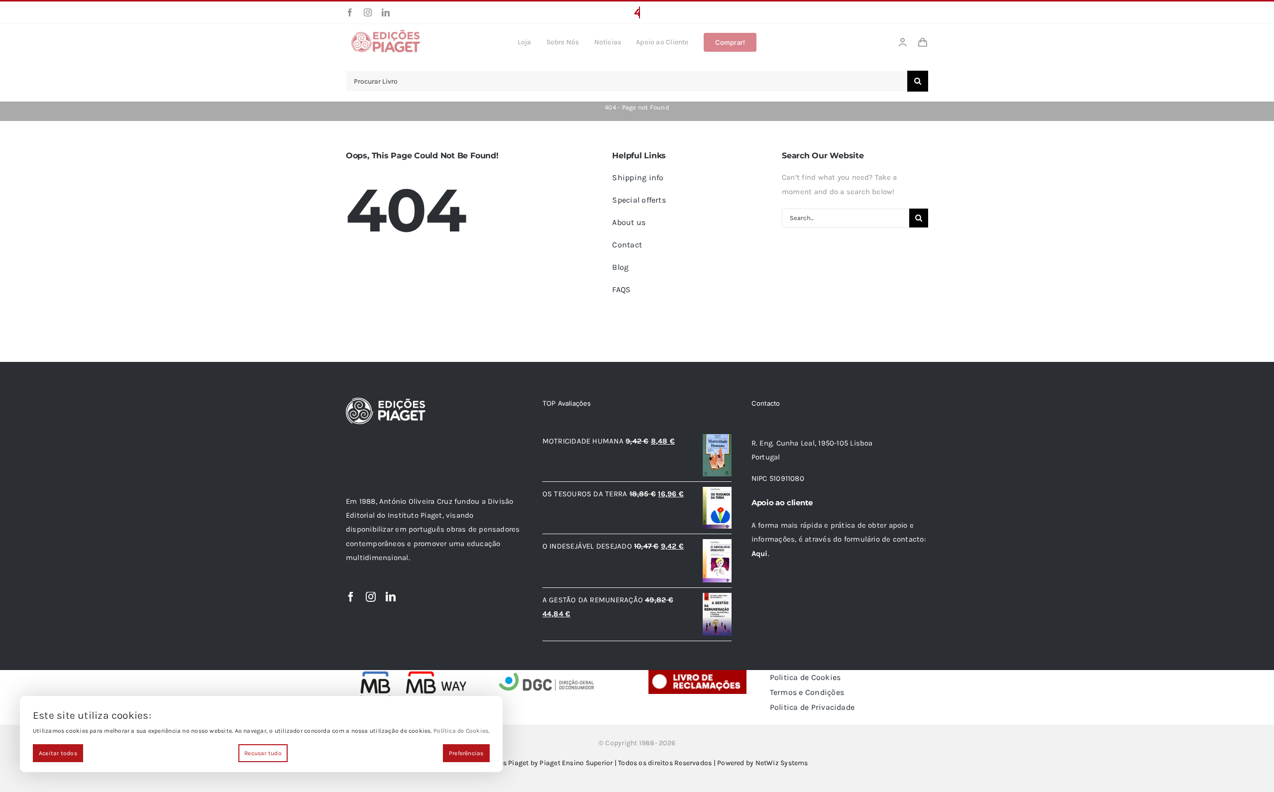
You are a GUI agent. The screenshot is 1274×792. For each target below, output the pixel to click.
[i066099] (547, 673)
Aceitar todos (58, 753)
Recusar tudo (263, 753)
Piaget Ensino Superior (576, 763)
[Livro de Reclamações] (697, 673)
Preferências (466, 753)
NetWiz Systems (781, 763)
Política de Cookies (460, 730)
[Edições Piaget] (385, 32)
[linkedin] (386, 12)
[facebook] (350, 12)
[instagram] (368, 12)
